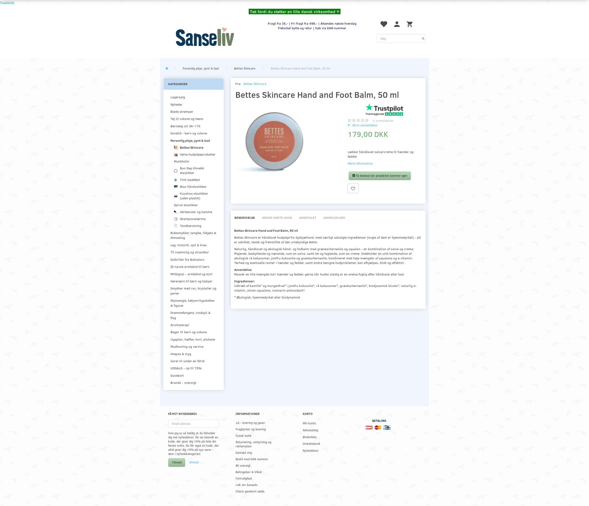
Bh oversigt (243, 465)
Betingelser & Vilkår (249, 472)
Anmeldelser (334, 217)
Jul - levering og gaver (250, 423)
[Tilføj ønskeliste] (353, 188)
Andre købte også (277, 217)
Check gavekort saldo (250, 491)
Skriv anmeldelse (364, 125)
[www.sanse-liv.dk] (204, 37)
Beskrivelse (244, 217)
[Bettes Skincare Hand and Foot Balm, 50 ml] (274, 142)
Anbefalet (307, 217)
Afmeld (194, 462)
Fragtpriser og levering (251, 429)
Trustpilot (7, 2)
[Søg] (423, 38)
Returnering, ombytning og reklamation (253, 444)
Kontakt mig (244, 452)
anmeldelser (383, 120)
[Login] (397, 24)
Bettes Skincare (254, 83)
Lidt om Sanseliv (246, 485)
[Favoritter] (383, 24)
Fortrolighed (244, 478)
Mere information (360, 163)
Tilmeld (177, 462)
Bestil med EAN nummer (252, 459)
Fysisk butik (243, 435)
